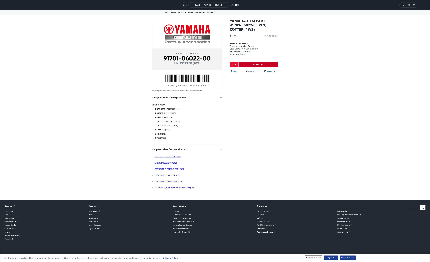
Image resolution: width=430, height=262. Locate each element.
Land (197, 5)
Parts (166, 12)
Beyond (218, 5)
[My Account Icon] (408, 4)
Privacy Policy (170, 258)
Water (207, 5)
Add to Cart (258, 64)
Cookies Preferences (313, 258)
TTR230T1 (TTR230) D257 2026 (168, 157)
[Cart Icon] (413, 4)
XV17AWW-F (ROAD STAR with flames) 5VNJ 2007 (175, 187)
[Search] (403, 4)
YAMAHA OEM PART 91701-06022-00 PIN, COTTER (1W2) (191, 12)
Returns (252, 71)
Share (235, 71)
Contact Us (271, 71)
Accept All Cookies (347, 258)
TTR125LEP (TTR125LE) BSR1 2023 (169, 169)
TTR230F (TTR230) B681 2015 (167, 175)
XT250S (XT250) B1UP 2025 (166, 163)
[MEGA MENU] (184, 5)
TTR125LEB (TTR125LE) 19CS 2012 (169, 181)
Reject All (331, 258)
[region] (215, 258)
